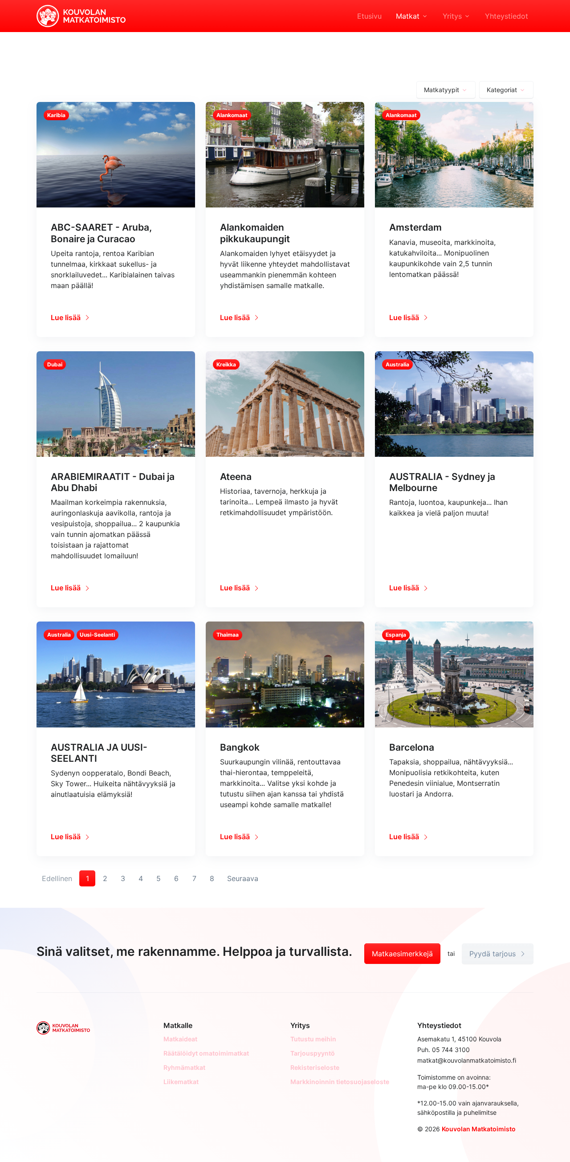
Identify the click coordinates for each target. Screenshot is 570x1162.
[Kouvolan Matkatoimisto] (81, 15)
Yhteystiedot (506, 16)
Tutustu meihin (313, 1039)
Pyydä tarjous (493, 953)
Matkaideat (180, 1039)
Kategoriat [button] (502, 89)
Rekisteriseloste (314, 1067)
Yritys (452, 16)
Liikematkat (181, 1081)
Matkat (407, 16)
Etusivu (369, 16)
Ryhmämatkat (184, 1067)
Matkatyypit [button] (441, 89)
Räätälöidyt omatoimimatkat (206, 1053)
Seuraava (242, 878)
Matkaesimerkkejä (402, 953)
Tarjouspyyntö (312, 1053)
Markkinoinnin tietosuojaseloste (339, 1081)
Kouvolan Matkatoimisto (479, 1129)
